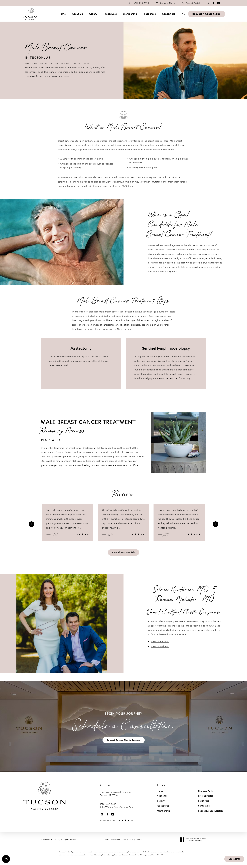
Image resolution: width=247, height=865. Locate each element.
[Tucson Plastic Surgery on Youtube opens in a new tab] (219, 3)
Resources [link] (150, 14)
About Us (162, 796)
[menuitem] (208, 3)
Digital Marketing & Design (196, 840)
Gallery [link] (93, 14)
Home (28, 64)
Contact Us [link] (168, 14)
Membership (164, 811)
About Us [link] (77, 14)
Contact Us (204, 806)
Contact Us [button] (234, 859)
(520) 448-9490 (156, 855)
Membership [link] (130, 14)
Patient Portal (193, 3)
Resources (203, 801)
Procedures (163, 806)
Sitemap (139, 840)
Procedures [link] (110, 14)
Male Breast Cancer (77, 64)
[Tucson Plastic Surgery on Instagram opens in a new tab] (208, 3)
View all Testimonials (123, 552)
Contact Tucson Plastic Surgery (123, 740)
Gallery (161, 801)
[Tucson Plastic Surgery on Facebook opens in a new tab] (213, 3)
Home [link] (62, 14)
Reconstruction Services (48, 64)
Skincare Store (167, 3)
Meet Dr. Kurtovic (160, 641)
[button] (6, 859)
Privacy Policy (128, 840)
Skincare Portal (206, 791)
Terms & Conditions (112, 840)
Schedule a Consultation (123, 723)
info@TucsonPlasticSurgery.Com (117, 807)
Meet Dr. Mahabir (160, 646)
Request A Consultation (206, 14)
